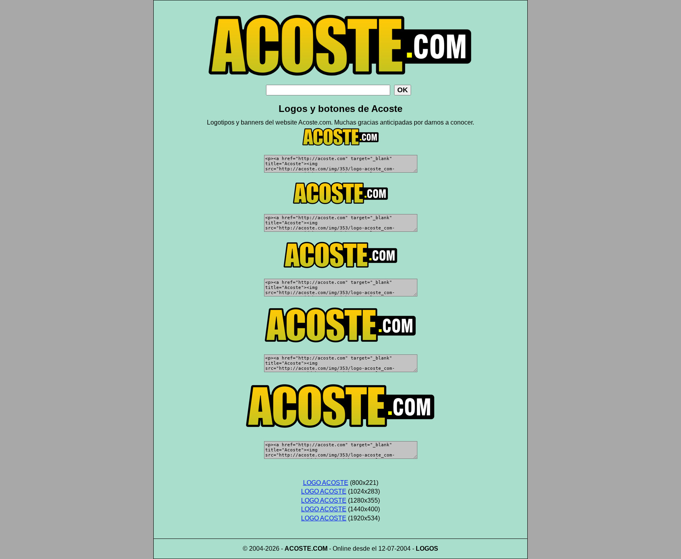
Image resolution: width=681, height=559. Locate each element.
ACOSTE (298, 548)
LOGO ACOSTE (325, 482)
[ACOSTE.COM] (340, 82)
